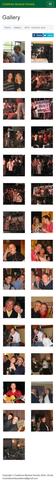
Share (39, 35)
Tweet (50, 35)
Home (8, 27)
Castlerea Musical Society (18, 4)
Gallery (17, 27)
